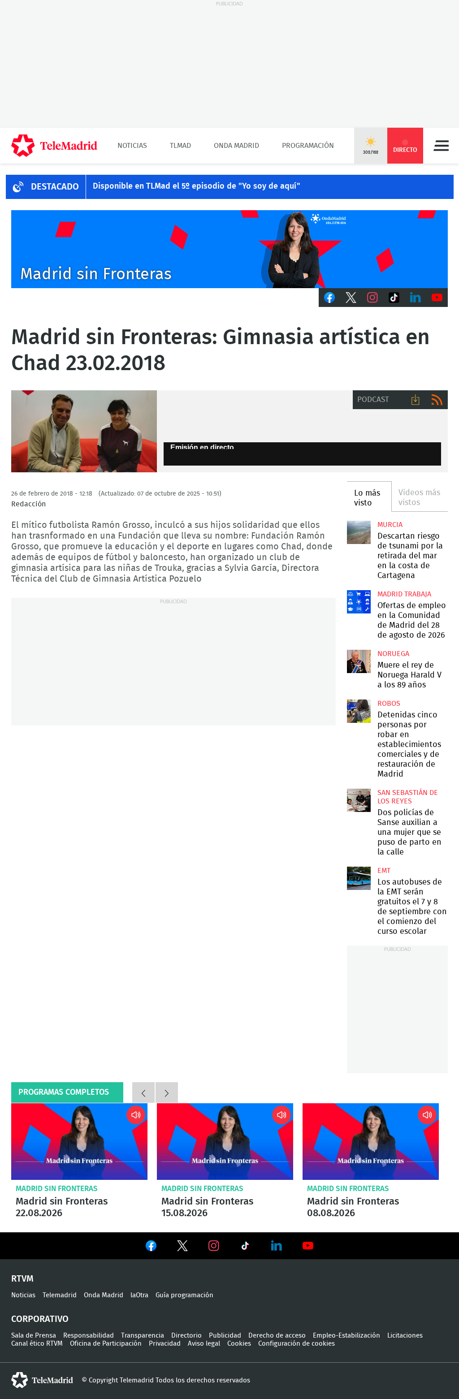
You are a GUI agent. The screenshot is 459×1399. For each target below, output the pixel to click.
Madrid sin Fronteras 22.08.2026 (79, 1141)
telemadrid (42, 1380)
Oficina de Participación (106, 1343)
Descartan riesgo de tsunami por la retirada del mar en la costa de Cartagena (358, 532)
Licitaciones (405, 1335)
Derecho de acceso (277, 1335)
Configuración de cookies (296, 1343)
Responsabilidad (88, 1335)
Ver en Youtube (308, 1246)
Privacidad (165, 1343)
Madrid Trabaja (404, 594)
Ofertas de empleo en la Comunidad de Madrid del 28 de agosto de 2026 (358, 601)
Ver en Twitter (182, 1247)
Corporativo (40, 1319)
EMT (383, 870)
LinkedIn (415, 297)
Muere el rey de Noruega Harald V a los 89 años (358, 661)
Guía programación (184, 1295)
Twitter (351, 297)
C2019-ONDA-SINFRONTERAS (229, 249)
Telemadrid (60, 1295)
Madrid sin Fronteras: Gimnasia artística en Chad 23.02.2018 (84, 431)
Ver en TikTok (245, 1247)
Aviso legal (204, 1343)
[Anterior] (143, 1092)
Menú (441, 146)
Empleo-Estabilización (346, 1335)
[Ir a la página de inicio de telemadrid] (54, 145)
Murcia (390, 524)
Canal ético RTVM (37, 1343)
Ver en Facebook (151, 1247)
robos (388, 703)
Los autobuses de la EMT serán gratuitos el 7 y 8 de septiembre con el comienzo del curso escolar (358, 878)
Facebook (329, 297)
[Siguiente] (167, 1092)
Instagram (372, 297)
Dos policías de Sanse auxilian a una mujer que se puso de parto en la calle (358, 800)
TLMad (180, 145)
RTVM (22, 1278)
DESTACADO (55, 186)
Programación (308, 145)
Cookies (239, 1343)
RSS (437, 399)
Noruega (393, 653)
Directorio (186, 1335)
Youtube (437, 297)
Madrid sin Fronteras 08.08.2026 (371, 1141)
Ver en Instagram (214, 1246)
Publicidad (225, 1335)
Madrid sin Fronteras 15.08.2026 (225, 1141)
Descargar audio (415, 399)
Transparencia (142, 1335)
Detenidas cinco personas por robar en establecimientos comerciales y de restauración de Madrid (358, 711)
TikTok (394, 297)
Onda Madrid (236, 145)
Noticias (132, 145)
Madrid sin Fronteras (57, 1188)
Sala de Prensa (33, 1335)
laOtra (139, 1295)
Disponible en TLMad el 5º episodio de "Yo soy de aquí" (196, 186)
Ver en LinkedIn (277, 1246)
